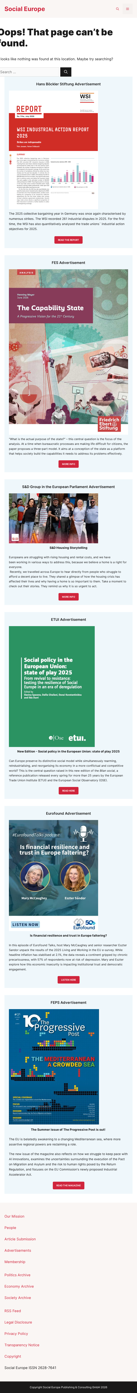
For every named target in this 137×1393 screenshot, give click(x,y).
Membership (14, 1262)
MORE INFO (68, 596)
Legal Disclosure (18, 1322)
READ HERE (68, 790)
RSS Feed (12, 1311)
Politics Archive (17, 1275)
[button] (118, 9)
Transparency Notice (21, 1345)
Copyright (12, 1356)
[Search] (65, 72)
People (10, 1228)
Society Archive (17, 1298)
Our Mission (14, 1216)
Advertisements (17, 1250)
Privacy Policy (16, 1334)
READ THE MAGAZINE (68, 1185)
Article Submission (20, 1239)
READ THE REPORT (68, 240)
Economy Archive (19, 1286)
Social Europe (24, 8)
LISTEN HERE (68, 979)
